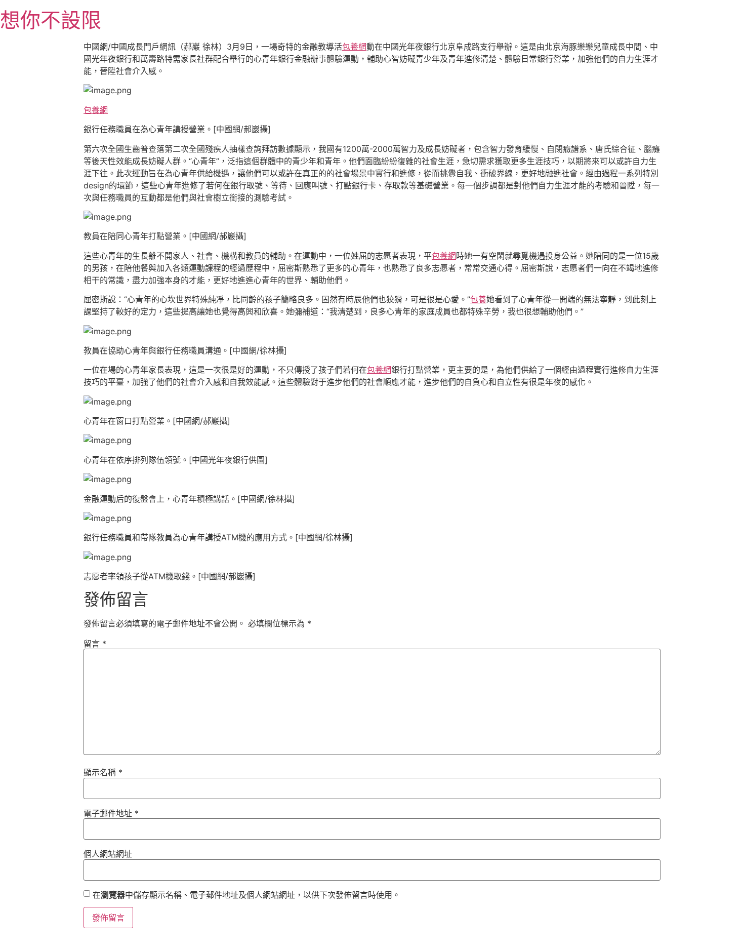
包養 (478, 299)
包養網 (354, 47)
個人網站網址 (108, 854)
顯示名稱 (103, 772)
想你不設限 (50, 20)
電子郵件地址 (111, 813)
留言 (95, 644)
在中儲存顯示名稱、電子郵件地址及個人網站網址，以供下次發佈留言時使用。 (246, 895)
